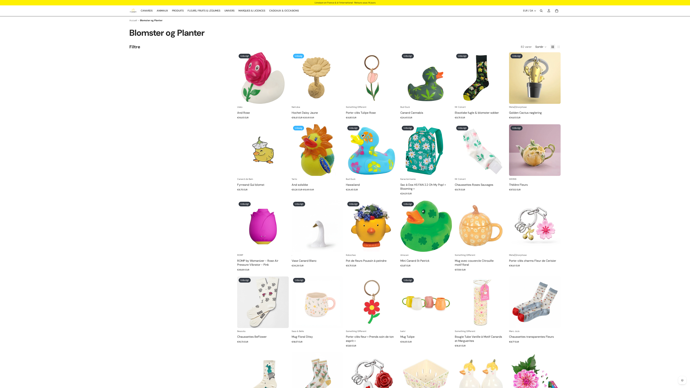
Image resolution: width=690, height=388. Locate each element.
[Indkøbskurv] (557, 11)
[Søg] (541, 11)
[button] (541, 47)
